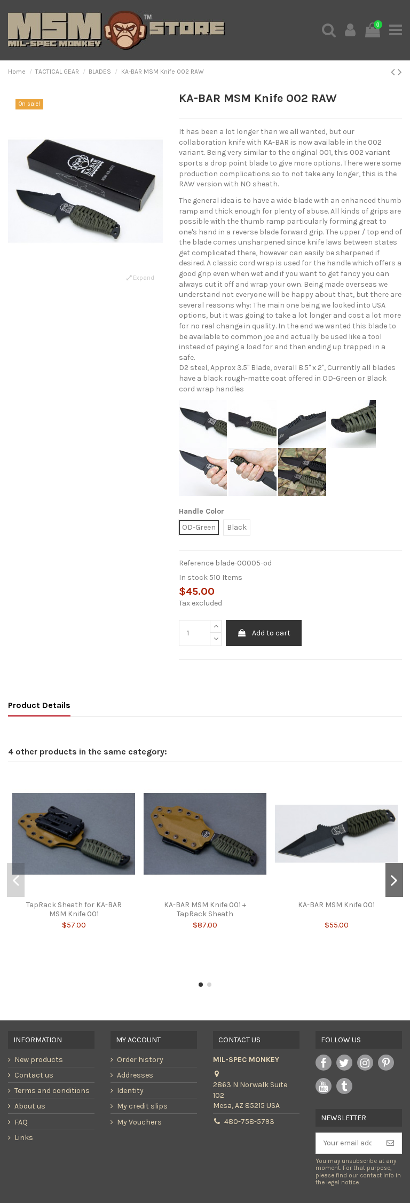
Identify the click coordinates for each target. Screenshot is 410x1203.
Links (23, 1137)
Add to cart (271, 633)
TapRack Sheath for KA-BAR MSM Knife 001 (74, 909)
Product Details (39, 705)
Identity (130, 1090)
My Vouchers (139, 1122)
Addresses (135, 1075)
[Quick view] (73, 891)
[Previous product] (394, 72)
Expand (142, 277)
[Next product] (400, 72)
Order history (140, 1059)
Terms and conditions (52, 1090)
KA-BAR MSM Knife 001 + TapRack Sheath (205, 909)
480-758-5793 (249, 1121)
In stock (193, 577)
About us (29, 1106)
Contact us (33, 1075)
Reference (196, 563)
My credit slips (142, 1106)
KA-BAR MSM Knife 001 (336, 904)
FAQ (21, 1122)
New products (38, 1059)
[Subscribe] (390, 1143)
